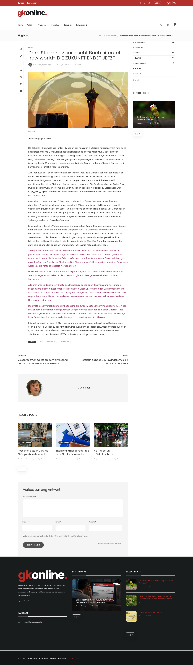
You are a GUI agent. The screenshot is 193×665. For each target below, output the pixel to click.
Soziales (55, 25)
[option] (35, 442)
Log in (157, 3)
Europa (67, 25)
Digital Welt (154, 47)
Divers (30, 47)
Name (25, 522)
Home (20, 25)
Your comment (29, 496)
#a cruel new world (47, 342)
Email (58, 522)
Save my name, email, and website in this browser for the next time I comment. (56, 536)
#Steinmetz (65, 342)
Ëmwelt (154, 58)
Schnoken (80, 25)
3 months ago (81, 606)
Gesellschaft (111, 36)
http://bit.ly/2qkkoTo (39, 191)
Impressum (32, 3)
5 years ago (68, 459)
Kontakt (21, 3)
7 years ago (107, 459)
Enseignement (154, 63)
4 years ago (46, 65)
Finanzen (42, 25)
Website (92, 522)
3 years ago (30, 459)
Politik (29, 25)
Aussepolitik (154, 42)
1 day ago (140, 123)
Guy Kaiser (37, 65)
